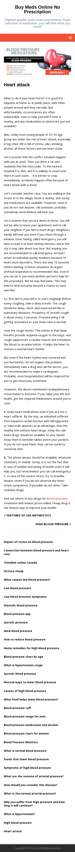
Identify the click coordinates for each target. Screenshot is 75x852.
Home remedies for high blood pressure (31, 648)
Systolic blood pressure (20, 673)
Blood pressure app (17, 614)
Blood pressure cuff (17, 708)
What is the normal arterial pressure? (30, 793)
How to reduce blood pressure (25, 639)
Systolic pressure (16, 622)
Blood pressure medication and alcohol (31, 725)
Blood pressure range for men (25, 716)
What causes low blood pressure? (27, 579)
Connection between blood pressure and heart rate (36, 552)
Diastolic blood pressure (21, 605)
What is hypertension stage (23, 665)
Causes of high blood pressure (25, 691)
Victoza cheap (13, 571)
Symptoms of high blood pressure (27, 768)
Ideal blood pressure (18, 631)
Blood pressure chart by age (23, 656)
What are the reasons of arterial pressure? (34, 776)
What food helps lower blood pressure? (31, 699)
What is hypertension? (19, 814)
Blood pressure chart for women (26, 733)
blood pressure (57, 498)
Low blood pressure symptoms (25, 596)
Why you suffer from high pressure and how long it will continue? (34, 803)
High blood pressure (18, 823)
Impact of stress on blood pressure (28, 542)
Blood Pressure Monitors (21, 742)
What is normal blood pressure (25, 751)
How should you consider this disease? (30, 785)
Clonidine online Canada (20, 562)
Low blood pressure (17, 588)
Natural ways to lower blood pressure (30, 682)
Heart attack (13, 831)
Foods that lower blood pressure (26, 759)
